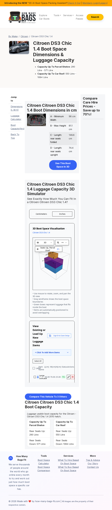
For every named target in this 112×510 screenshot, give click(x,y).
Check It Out (73, 3)
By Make (13, 36)
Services (67, 15)
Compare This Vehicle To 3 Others (48, 396)
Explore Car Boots (44, 17)
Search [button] (95, 17)
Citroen (24, 36)
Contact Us (93, 467)
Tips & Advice (93, 460)
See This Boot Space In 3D (63, 165)
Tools (56, 15)
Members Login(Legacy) (95, 3)
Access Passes (79, 17)
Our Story (93, 463)
